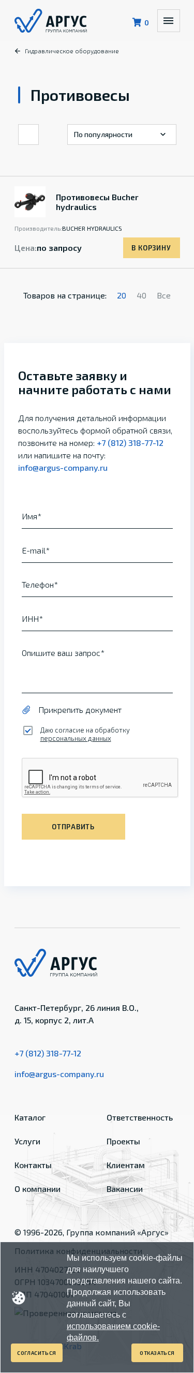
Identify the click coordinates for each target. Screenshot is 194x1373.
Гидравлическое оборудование (72, 50)
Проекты (123, 1141)
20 (121, 295)
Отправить (73, 827)
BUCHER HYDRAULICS (92, 228)
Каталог (30, 1117)
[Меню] (168, 20)
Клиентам (126, 1165)
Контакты (33, 1165)
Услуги (27, 1141)
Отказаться (157, 1353)
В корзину (151, 248)
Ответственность (140, 1117)
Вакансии (125, 1188)
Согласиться (36, 1353)
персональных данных (75, 738)
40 (141, 295)
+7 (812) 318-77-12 (130, 442)
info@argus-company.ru (63, 467)
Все (164, 295)
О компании (37, 1188)
